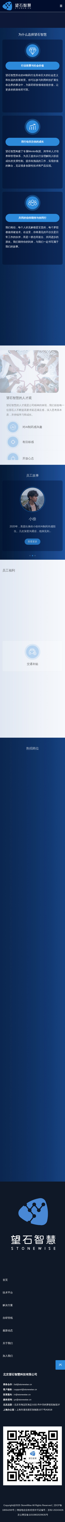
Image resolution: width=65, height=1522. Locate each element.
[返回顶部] (60, 1365)
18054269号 (8, 1510)
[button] (30, 551)
